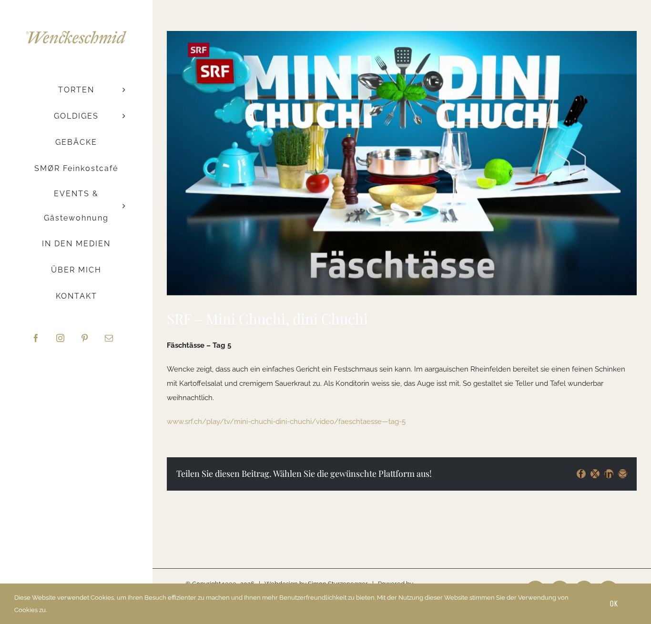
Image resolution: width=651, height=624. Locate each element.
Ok (614, 603)
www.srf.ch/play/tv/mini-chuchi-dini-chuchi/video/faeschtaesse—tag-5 (286, 421)
